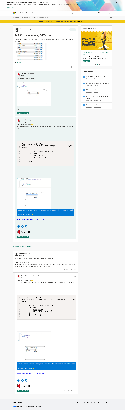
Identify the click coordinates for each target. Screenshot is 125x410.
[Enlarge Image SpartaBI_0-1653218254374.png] (34, 94)
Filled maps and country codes (95, 90)
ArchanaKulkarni (98, 100)
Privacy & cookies (91, 402)
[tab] (96, 64)
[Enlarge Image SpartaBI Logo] (23, 232)
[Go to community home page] (23, 13)
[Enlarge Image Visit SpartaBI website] (18, 226)
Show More (20, 62)
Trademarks (109, 402)
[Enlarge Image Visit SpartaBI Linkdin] (22, 226)
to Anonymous (30, 73)
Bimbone (96, 92)
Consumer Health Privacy (34, 406)
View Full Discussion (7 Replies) (23, 246)
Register (104, 13)
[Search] (99, 13)
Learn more (79, 21)
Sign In (109, 13)
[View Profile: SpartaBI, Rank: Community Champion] (18, 276)
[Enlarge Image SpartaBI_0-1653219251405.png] (34, 193)
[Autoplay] (93, 64)
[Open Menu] (111, 17)
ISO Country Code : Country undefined (97, 83)
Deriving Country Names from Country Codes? (97, 97)
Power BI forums (31, 17)
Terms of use (101, 402)
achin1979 (96, 85)
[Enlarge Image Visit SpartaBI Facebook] (26, 226)
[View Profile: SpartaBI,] (18, 74)
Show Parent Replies (18, 249)
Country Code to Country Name (95, 76)
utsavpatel (96, 79)
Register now (11, 7)
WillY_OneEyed (97, 107)
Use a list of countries (92, 105)
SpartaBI (23, 73)
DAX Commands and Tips (42, 17)
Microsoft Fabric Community (19, 17)
